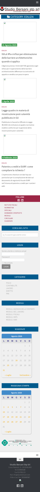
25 (8, 365)
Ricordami (8, 263)
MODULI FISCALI (13, 314)
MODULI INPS (11, 317)
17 (4, 417)
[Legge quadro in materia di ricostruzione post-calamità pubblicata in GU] (20, 88)
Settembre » (25, 375)
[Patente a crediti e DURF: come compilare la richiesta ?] (20, 144)
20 (16, 360)
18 (8, 417)
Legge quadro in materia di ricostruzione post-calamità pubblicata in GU (16, 114)
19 (12, 417)
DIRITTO (9, 291)
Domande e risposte (13, 213)
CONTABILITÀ (11, 285)
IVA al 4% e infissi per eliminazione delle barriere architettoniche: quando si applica (19, 58)
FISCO (8, 283)
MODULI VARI (11, 319)
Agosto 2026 (16, 336)
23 (29, 417)
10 (4, 412)
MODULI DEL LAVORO (15, 311)
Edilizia (4, 51)
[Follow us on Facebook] (18, 200)
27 (16, 422)
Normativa (9, 207)
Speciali (7, 210)
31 (4, 370)
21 (21, 417)
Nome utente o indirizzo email (14, 251)
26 (12, 422)
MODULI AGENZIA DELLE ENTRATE (20, 309)
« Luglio (8, 375)
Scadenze (8, 221)
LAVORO (9, 288)
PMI (7, 293)
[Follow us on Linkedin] (22, 200)
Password (6, 257)
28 (21, 422)
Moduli (7, 216)
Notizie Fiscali (10, 205)
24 (4, 422)
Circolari (8, 218)
